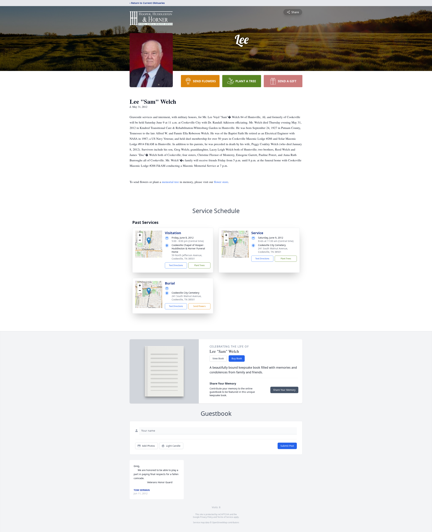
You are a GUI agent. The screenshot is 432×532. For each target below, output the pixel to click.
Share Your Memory (284, 389)
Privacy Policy (206, 517)
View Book (218, 358)
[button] (149, 240)
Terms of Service (225, 517)
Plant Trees (199, 265)
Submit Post (287, 445)
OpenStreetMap (219, 522)
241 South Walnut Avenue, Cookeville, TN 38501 (273, 250)
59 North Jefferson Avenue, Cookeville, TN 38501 (187, 257)
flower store (221, 182)
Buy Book (237, 358)
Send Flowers (199, 306)
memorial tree (170, 182)
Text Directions (176, 265)
